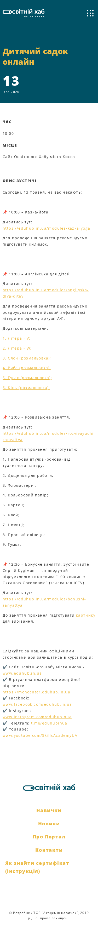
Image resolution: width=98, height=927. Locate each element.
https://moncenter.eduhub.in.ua (36, 692)
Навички (49, 810)
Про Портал (49, 836)
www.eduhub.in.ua (22, 673)
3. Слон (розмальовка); (27, 358)
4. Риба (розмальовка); (27, 367)
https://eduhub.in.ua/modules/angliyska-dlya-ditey (46, 293)
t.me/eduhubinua (49, 723)
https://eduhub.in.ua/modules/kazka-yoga (46, 228)
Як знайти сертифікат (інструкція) (37, 867)
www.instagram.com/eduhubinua (37, 716)
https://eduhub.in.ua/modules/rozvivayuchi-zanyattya (49, 436)
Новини (49, 823)
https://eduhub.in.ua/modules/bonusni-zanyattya (44, 602)
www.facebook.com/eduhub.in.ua (37, 704)
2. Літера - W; (17, 348)
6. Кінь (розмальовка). (26, 387)
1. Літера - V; (17, 338)
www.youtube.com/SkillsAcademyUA (40, 735)
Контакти (49, 850)
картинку (85, 615)
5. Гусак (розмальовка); (27, 377)
